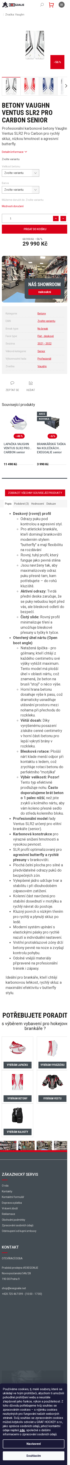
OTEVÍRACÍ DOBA (12, 1258)
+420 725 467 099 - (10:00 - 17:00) (22, 1293)
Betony (42, 313)
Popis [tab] (8, 503)
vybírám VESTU (52, 1098)
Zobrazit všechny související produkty (35, 492)
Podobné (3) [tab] (21, 503)
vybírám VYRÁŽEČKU (53, 1064)
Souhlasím (33, 1456)
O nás (5, 1185)
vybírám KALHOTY (17, 1131)
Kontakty (7, 1191)
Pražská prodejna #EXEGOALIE (20, 1267)
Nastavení (34, 1444)
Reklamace (8, 1213)
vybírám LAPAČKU (17, 1064)
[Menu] (61, 4)
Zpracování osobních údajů (17, 1225)
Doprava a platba (12, 1202)
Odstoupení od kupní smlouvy (19, 1230)
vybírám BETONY (17, 1098)
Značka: (14, 14)
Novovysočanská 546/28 (16, 1273)
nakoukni (44, 292)
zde (22, 1430)
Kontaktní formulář (13, 1197)
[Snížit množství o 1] (63, 218)
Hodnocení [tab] (37, 503)
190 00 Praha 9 (11, 1278)
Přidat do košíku (35, 229)
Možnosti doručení (13, 206)
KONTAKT (10, 1247)
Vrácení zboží (10, 1208)
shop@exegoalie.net (14, 1288)
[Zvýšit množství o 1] (56, 218)
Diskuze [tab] (51, 503)
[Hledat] (42, 4)
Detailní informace (13, 151)
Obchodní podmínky (13, 1219)
